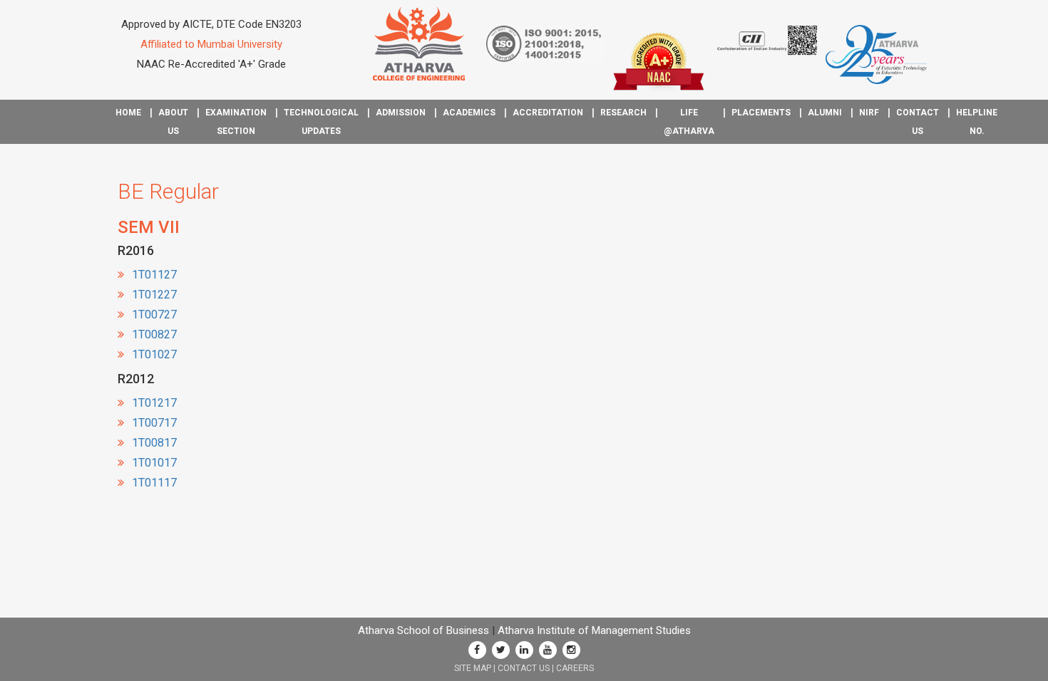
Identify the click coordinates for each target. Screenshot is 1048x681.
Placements (761, 113)
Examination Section (236, 122)
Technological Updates (321, 122)
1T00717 (154, 423)
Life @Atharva (689, 122)
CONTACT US (524, 668)
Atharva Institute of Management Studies (594, 630)
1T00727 (154, 314)
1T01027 (154, 354)
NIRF (869, 113)
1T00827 (154, 334)
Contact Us (917, 122)
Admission (401, 113)
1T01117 (154, 482)
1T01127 (154, 274)
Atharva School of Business (423, 630)
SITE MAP (472, 668)
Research (623, 113)
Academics (469, 113)
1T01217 (154, 403)
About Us (173, 122)
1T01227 (154, 294)
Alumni (825, 113)
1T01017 (154, 462)
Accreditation (548, 113)
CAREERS (575, 668)
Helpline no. (976, 122)
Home (128, 113)
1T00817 (154, 442)
